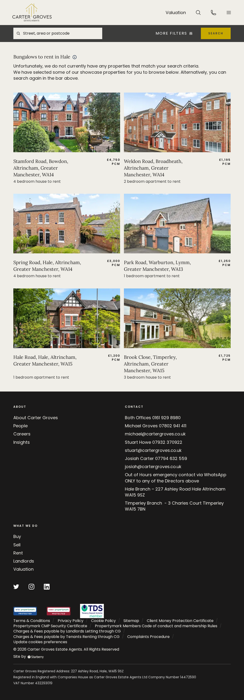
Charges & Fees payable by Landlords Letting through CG (67, 631)
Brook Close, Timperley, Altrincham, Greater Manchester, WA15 (150, 363)
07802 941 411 (172, 426)
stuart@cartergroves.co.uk (153, 450)
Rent (18, 553)
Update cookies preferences (40, 642)
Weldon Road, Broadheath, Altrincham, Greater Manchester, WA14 (153, 168)
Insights (21, 442)
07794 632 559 (171, 458)
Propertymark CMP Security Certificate (50, 626)
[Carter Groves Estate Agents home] (32, 12)
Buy (17, 536)
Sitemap (131, 620)
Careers (21, 434)
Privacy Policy (70, 620)
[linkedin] (47, 586)
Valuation (23, 569)
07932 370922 (167, 442)
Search (215, 33)
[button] (229, 13)
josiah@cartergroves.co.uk (153, 467)
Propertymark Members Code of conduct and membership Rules (156, 626)
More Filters (171, 33)
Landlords (23, 561)
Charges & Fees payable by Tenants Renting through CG (66, 636)
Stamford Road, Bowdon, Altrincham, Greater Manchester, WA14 (40, 168)
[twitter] (16, 586)
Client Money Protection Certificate (180, 620)
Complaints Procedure (148, 636)
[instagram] (31, 586)
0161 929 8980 (166, 418)
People (20, 426)
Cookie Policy (103, 620)
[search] (198, 12)
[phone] (213, 12)
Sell (16, 545)
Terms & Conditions (31, 620)
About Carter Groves (35, 418)
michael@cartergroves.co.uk (155, 434)
